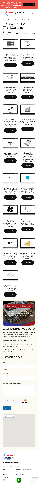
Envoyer (7, 408)
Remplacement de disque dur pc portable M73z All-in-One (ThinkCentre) (27, 122)
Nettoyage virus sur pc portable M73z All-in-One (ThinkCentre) (10, 154)
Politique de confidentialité (23, 469)
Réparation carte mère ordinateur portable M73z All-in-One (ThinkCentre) (27, 56)
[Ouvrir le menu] (32, 13)
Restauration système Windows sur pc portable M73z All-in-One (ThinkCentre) (27, 190)
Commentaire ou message (12, 383)
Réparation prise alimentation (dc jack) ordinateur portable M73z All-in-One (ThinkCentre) (10, 123)
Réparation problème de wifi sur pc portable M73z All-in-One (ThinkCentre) (10, 256)
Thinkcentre (11, 20)
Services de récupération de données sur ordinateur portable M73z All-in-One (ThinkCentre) (27, 157)
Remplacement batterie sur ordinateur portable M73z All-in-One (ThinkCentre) (10, 190)
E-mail (5, 374)
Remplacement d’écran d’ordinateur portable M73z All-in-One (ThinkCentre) (10, 287)
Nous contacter (20, 474)
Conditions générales (22, 472)
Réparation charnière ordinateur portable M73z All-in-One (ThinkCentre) (10, 90)
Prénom (5, 369)
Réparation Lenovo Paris (21, 13)
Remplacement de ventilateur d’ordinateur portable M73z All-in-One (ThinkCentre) (10, 223)
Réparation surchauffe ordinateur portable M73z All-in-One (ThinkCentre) (27, 256)
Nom (21, 369)
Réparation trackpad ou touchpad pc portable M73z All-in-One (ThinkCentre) (27, 222)
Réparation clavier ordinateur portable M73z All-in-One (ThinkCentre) (27, 90)
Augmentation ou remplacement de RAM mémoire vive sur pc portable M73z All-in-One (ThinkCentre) (10, 57)
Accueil (5, 20)
